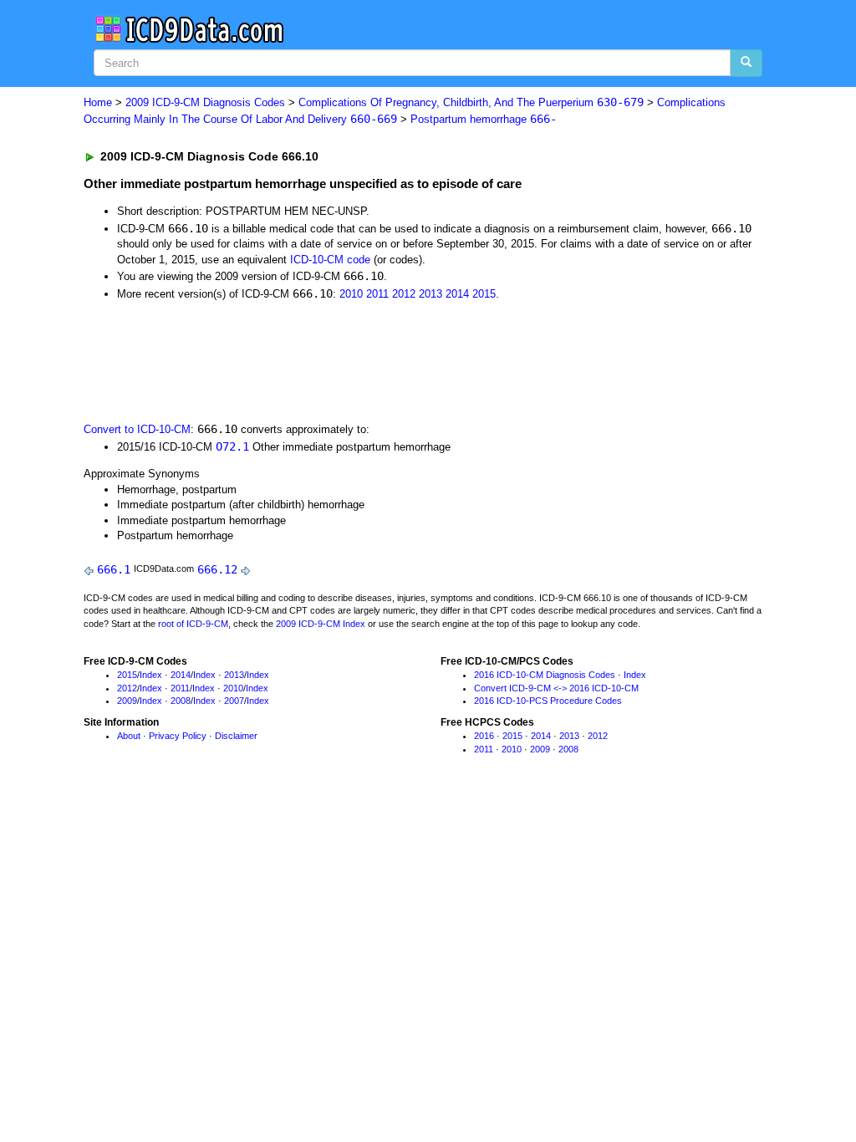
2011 (377, 294)
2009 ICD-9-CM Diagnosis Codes (205, 102)
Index (151, 675)
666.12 (217, 569)
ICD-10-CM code (330, 259)
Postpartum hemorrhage (483, 119)
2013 (430, 294)
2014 (457, 294)
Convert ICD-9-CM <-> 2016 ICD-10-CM (556, 688)
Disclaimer (236, 736)
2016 (484, 736)
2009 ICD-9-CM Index (320, 624)
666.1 (113, 569)
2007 (234, 701)
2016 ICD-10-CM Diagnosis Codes (544, 675)
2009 (127, 701)
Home (98, 102)
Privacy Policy (177, 736)
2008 (181, 701)
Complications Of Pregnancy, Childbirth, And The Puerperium (471, 102)
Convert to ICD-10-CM (137, 429)
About (128, 736)
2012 (403, 294)
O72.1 (232, 446)
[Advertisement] (382, 359)
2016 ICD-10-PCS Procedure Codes (548, 701)
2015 (484, 294)
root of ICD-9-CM (193, 624)
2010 (351, 294)
